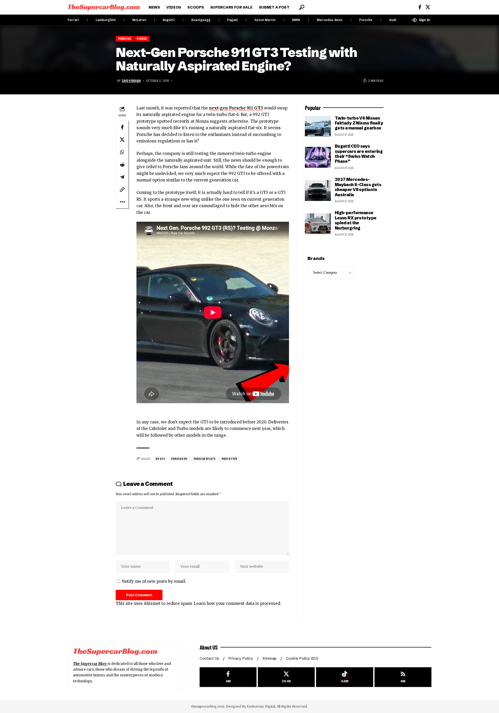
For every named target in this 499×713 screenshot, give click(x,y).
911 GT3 (160, 458)
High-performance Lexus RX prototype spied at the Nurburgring (356, 220)
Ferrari (73, 20)
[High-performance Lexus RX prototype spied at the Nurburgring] (318, 223)
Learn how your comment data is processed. (237, 603)
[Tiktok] (344, 677)
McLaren (139, 20)
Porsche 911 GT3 (204, 458)
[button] (301, 7)
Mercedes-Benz (330, 20)
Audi (392, 20)
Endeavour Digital (261, 706)
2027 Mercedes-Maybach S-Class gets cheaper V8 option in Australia (358, 187)
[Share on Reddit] (122, 164)
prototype (229, 458)
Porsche (365, 20)
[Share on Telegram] (122, 177)
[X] (427, 7)
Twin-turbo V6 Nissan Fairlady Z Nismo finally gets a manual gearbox (359, 123)
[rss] (403, 677)
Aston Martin (264, 20)
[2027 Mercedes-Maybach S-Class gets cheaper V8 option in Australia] (318, 190)
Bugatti (169, 20)
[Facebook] (420, 7)
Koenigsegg (201, 20)
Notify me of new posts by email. (154, 581)
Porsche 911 (179, 458)
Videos (142, 38)
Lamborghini (106, 20)
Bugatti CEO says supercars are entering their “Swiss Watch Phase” (359, 153)
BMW (296, 20)
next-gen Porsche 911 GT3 (236, 108)
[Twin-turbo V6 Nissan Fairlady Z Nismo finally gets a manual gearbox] (318, 126)
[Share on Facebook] (122, 127)
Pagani (232, 20)
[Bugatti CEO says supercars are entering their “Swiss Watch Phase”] (318, 157)
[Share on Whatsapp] (122, 152)
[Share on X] (122, 139)
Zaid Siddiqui (131, 80)
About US (209, 647)
